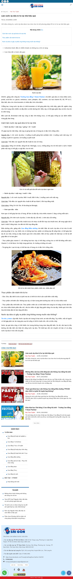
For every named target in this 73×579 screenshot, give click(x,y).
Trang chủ (5, 11)
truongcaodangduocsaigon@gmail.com (17, 561)
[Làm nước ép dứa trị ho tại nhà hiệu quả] (12, 359)
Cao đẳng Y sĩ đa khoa (14, 442)
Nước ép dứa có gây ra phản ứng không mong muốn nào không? (21, 41)
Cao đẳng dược (12, 466)
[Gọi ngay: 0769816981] (5, 573)
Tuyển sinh (8, 432)
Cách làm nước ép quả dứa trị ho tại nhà (14, 33)
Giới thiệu (20, 565)
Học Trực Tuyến (14, 11)
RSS (26, 565)
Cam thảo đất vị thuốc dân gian (14, 52)
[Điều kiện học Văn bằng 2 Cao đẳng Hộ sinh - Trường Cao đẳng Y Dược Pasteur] (12, 412)
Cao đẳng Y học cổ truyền (15, 445)
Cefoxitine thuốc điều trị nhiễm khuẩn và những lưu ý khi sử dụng (26, 48)
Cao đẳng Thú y (12, 470)
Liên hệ (13, 565)
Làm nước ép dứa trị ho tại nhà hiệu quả (39, 353)
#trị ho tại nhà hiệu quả (25, 344)
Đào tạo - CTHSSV (11, 478)
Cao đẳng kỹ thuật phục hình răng (17, 449)
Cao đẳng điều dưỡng (14, 457)
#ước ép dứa (12, 344)
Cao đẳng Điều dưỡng (29, 228)
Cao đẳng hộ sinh (13, 474)
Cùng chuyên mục (8, 348)
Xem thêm (36, 423)
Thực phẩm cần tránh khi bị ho (11, 37)
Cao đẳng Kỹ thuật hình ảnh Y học (18, 453)
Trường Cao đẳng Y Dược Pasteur (32, 97)
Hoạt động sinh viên (13, 482)
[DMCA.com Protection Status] (19, 574)
